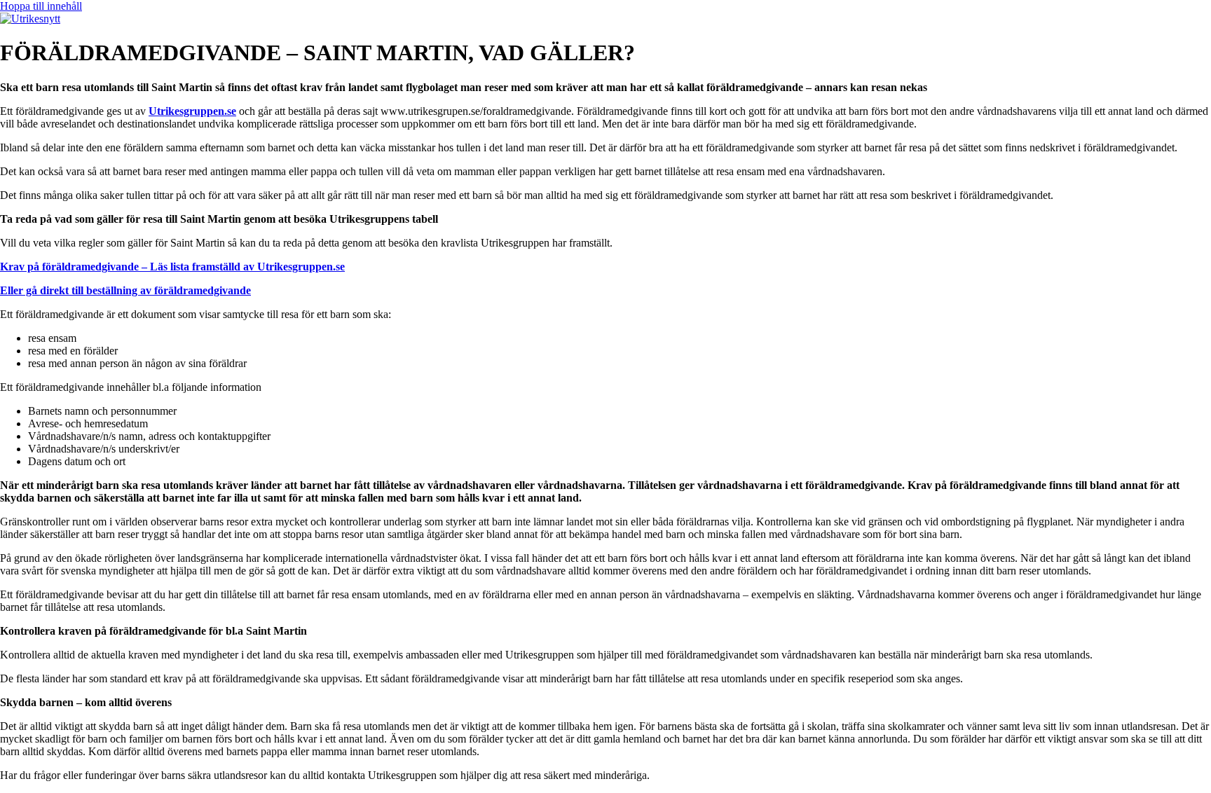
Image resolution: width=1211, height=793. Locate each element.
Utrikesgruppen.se (192, 111)
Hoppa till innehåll (41, 6)
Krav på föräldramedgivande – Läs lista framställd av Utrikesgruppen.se (172, 267)
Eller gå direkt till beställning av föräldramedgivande (125, 290)
